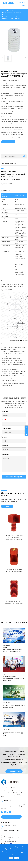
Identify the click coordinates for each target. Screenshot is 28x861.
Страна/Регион (7, 428)
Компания (5, 445)
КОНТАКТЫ (5, 822)
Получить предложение (13, 817)
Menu (23, 5)
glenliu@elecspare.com (14, 830)
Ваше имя (5, 411)
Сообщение (6, 454)
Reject (11, 858)
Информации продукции (9, 163)
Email (4, 420)
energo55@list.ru (11, 844)
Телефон (4, 437)
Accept (16, 858)
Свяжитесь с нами (15, 771)
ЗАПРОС (9, 141)
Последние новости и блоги (14, 622)
